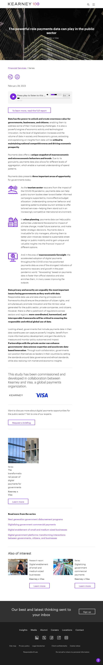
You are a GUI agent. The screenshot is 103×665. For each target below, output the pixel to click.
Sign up (87, 611)
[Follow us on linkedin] (36, 637)
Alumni (43, 629)
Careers (55, 629)
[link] (17, 76)
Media (34, 629)
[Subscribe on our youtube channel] (66, 637)
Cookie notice (75, 645)
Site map (12, 645)
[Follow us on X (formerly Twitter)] (44, 637)
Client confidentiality (59, 645)
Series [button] (10, 466)
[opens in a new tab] (59, 637)
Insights (23, 629)
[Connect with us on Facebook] (51, 637)
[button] (14, 76)
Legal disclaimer (38, 645)
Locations (67, 629)
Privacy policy (24, 645)
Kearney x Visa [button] (13, 493)
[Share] (10, 76)
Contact (80, 629)
